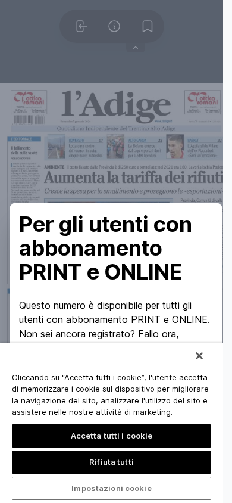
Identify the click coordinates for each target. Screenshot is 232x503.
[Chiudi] (199, 355)
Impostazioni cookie (111, 488)
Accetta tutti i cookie (112, 435)
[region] (111, 423)
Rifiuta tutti (111, 462)
